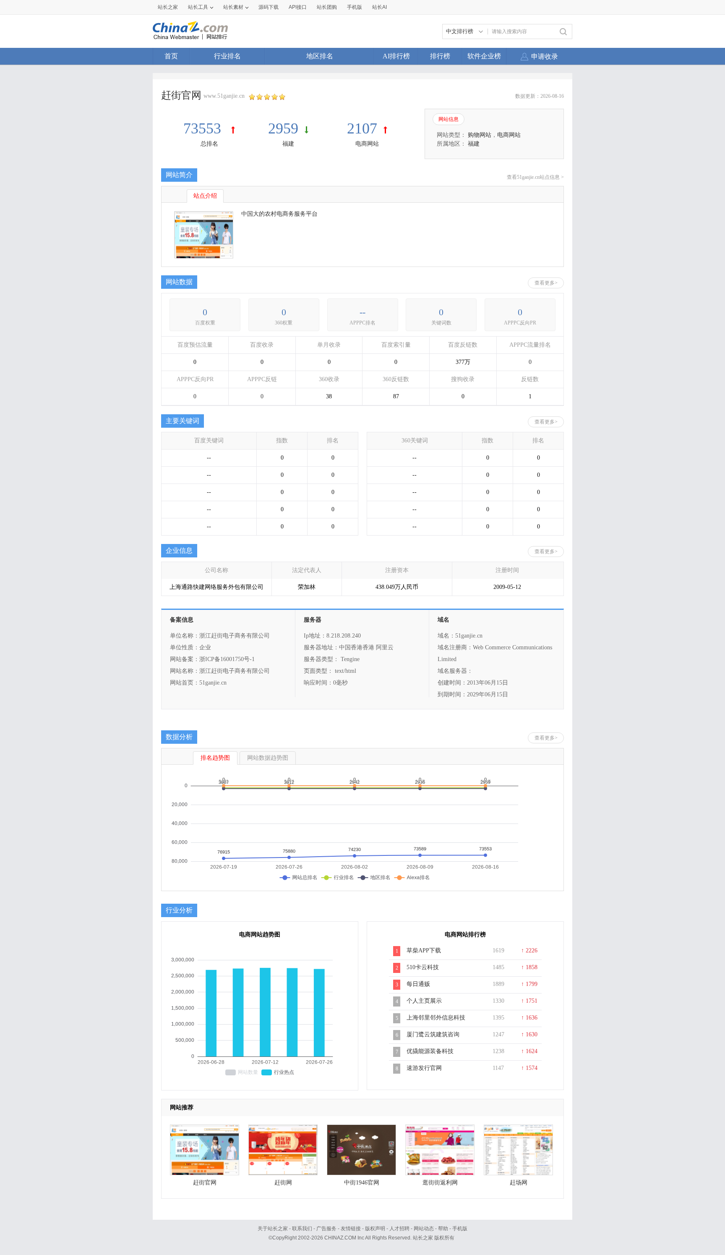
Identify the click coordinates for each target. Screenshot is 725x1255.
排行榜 (440, 56)
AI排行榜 (396, 56)
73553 (204, 128)
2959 (283, 128)
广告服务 (326, 1228)
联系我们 (302, 1228)
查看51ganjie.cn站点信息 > (535, 177)
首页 (171, 56)
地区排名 (319, 56)
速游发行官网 (424, 1068)
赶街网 (283, 1182)
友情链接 (351, 1228)
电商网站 (367, 144)
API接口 (298, 7)
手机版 (459, 1228)
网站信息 (448, 119)
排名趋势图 (215, 758)
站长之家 (168, 7)
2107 (362, 128)
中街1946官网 (361, 1182)
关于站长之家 (273, 1228)
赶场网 (518, 1182)
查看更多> (546, 283)
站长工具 (198, 7)
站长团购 (327, 7)
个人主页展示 (424, 1001)
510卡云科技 (423, 967)
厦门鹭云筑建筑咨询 (433, 1034)
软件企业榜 (484, 56)
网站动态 (424, 1228)
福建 (288, 144)
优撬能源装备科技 (430, 1051)
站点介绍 (205, 196)
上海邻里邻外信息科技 (436, 1017)
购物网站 (479, 135)
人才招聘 (399, 1228)
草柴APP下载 (424, 950)
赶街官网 (204, 1182)
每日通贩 (418, 984)
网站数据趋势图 (267, 758)
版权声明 (375, 1228)
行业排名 (227, 56)
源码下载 (268, 7)
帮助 (443, 1228)
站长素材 (233, 7)
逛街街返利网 (440, 1182)
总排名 (209, 144)
